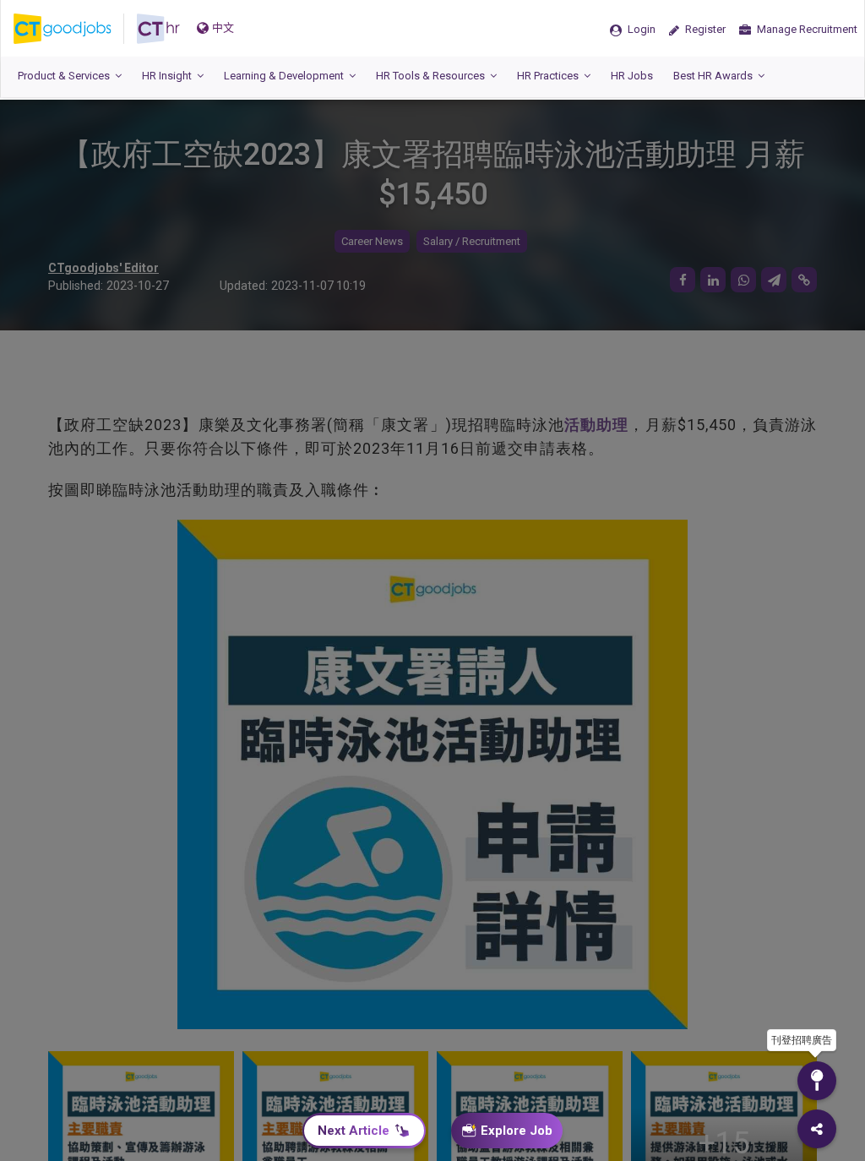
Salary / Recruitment (471, 241)
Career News (372, 241)
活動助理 (596, 424)
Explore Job (516, 1130)
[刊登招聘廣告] (816, 1080)
